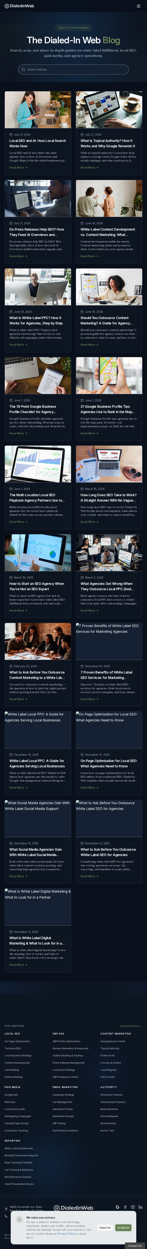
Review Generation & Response (70, 1048)
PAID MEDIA (12, 1087)
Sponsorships (108, 1123)
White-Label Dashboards (19, 1148)
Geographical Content (112, 1041)
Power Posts (107, 1055)
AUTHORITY (108, 1087)
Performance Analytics (65, 1130)
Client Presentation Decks (19, 1184)
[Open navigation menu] (138, 6)
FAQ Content (107, 1077)
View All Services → (131, 1026)
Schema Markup (14, 1077)
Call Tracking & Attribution (19, 1170)
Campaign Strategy (63, 1094)
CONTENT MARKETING (115, 1033)
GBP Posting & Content (65, 1077)
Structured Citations (111, 1094)
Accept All (123, 1227)
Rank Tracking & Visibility (19, 1162)
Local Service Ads (15, 1109)
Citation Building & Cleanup (68, 1055)
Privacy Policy (67, 1233)
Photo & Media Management (69, 1063)
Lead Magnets (108, 1070)
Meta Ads (10, 1102)
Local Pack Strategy (64, 1070)
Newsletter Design (63, 1116)
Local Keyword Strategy (18, 1055)
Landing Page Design (17, 1123)
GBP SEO (58, 1033)
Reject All (105, 1227)
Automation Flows (63, 1109)
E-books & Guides (110, 1063)
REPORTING (12, 1140)
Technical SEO (13, 1048)
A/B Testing (59, 1123)
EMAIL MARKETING (65, 1087)
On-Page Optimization (17, 1041)
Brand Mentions (109, 1109)
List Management (62, 1102)
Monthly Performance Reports (21, 1155)
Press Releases (109, 1116)
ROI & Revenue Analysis (18, 1177)
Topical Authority (109, 1048)
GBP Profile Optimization (66, 1041)
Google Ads (11, 1094)
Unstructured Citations (113, 1102)
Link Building (12, 1070)
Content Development (17, 1063)
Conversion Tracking (16, 1130)
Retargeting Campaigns (18, 1116)
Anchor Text (107, 1130)
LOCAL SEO (12, 1033)
